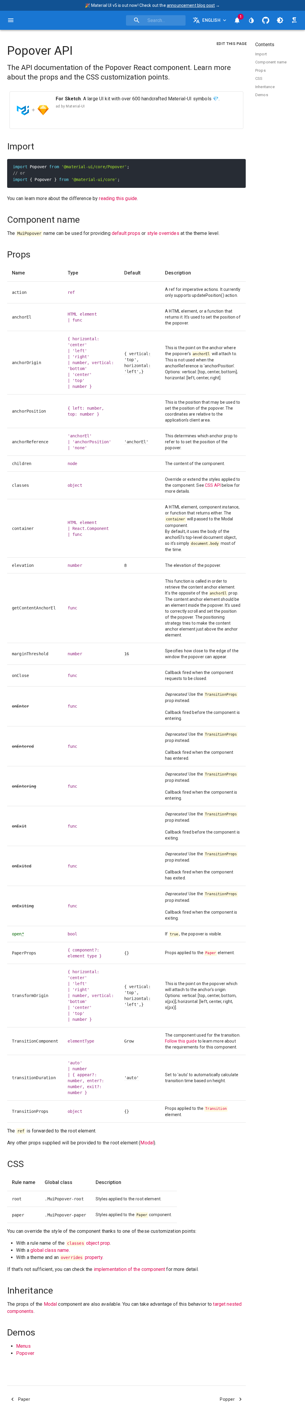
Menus (23, 1346)
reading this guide (118, 198)
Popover (25, 1353)
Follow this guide (181, 1041)
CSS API (213, 485)
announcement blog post (191, 5)
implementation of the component (129, 1269)
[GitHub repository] (266, 20)
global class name (49, 1250)
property (81, 1257)
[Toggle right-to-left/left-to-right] (294, 20)
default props (126, 233)
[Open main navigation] (11, 20)
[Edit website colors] (251, 20)
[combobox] (156, 20)
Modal (147, 1143)
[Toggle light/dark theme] (280, 20)
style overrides (163, 233)
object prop (88, 1243)
